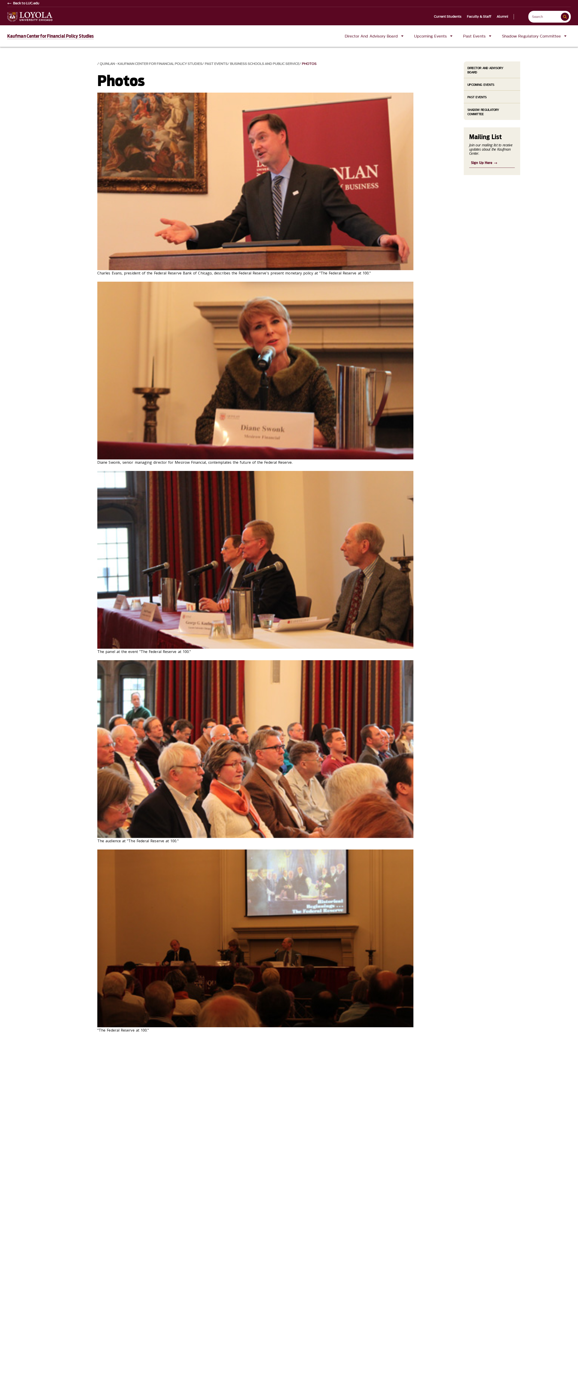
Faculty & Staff (479, 16)
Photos (309, 63)
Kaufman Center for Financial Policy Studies (50, 36)
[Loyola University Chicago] (29, 17)
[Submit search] (565, 17)
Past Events (216, 63)
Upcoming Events (480, 85)
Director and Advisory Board (485, 70)
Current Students (447, 16)
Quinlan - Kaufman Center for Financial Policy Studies (151, 63)
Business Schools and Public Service (264, 63)
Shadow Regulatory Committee (483, 112)
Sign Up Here (481, 163)
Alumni (502, 16)
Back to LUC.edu (26, 3)
